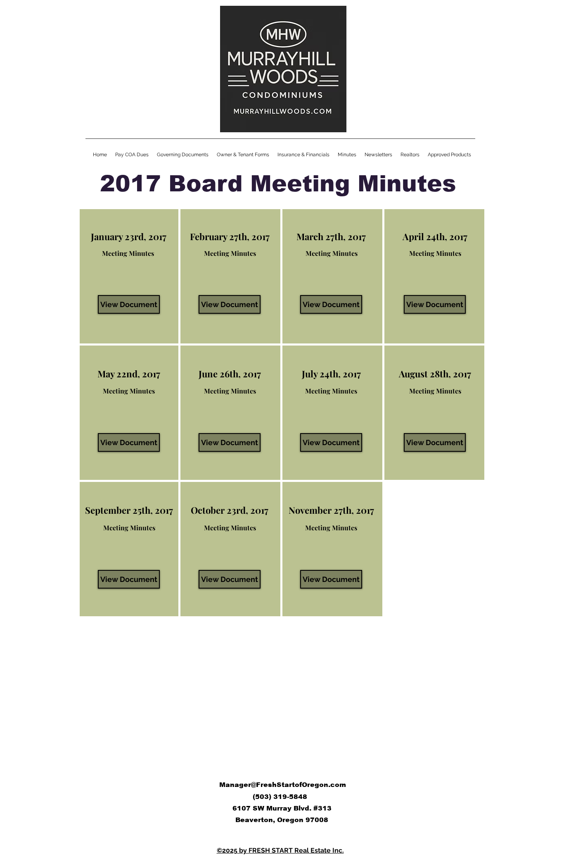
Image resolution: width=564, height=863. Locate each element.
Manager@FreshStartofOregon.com (282, 784)
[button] (347, 155)
